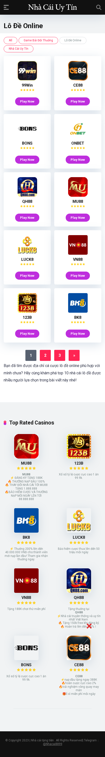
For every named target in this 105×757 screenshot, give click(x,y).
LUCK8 (27, 259)
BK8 (77, 317)
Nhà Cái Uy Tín (18, 48)
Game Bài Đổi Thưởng (38, 40)
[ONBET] (78, 137)
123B (27, 317)
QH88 (27, 201)
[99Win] (27, 79)
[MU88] (78, 195)
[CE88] (78, 79)
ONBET (77, 143)
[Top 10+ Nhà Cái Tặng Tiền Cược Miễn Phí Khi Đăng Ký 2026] (52, 7)
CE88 (78, 85)
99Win (27, 85)
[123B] (27, 311)
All (10, 40)
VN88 (78, 259)
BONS (27, 143)
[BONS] (27, 137)
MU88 (78, 201)
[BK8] (78, 311)
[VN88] (78, 253)
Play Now (27, 101)
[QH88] (27, 195)
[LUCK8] (27, 253)
